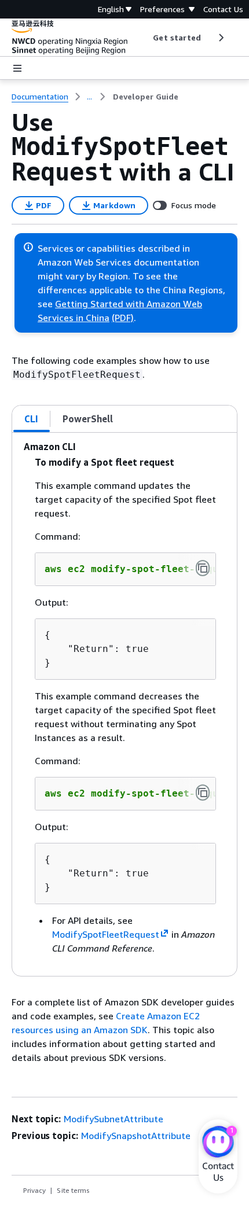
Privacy (34, 1190)
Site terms (73, 1190)
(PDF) (123, 317)
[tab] (31, 419)
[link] (145, 96)
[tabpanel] (124, 704)
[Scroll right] (220, 37)
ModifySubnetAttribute (113, 1119)
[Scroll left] (144, 37)
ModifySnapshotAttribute (136, 1135)
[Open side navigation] (17, 68)
